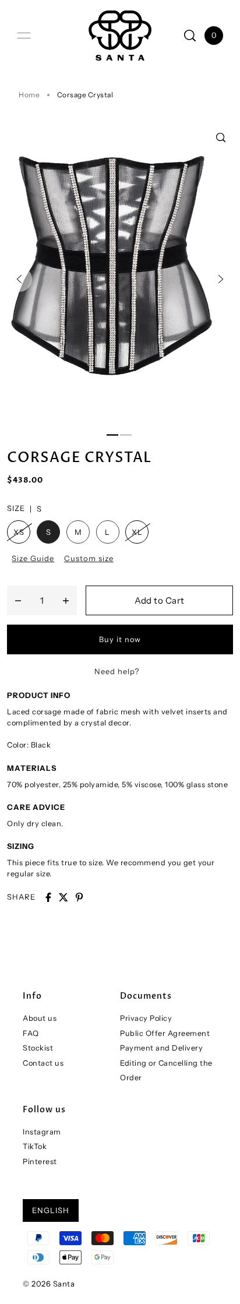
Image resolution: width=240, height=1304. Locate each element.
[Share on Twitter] (63, 897)
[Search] (189, 35)
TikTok (35, 1146)
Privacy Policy (146, 1018)
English (50, 1210)
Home (29, 94)
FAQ (31, 1033)
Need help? (116, 671)
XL (137, 532)
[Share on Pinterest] (79, 897)
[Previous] (19, 279)
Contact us (43, 1063)
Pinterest (40, 1161)
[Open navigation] (24, 35)
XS (18, 532)
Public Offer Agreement (165, 1033)
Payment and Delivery (161, 1048)
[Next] (221, 279)
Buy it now (120, 639)
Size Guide (33, 558)
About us (40, 1018)
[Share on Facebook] (48, 897)
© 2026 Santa (49, 1283)
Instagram (42, 1131)
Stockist (38, 1048)
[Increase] (66, 601)
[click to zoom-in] (221, 137)
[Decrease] (18, 601)
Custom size (89, 558)
